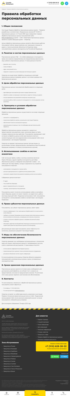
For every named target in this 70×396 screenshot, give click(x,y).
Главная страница (43, 319)
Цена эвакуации (42, 327)
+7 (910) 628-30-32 (53, 2)
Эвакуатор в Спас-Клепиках (11, 366)
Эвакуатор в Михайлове (10, 354)
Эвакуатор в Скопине (9, 364)
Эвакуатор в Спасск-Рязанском (12, 369)
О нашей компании (43, 322)
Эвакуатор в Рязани (9, 346)
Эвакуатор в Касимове (10, 349)
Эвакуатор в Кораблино (10, 351)
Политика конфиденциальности (47, 339)
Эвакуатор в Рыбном (9, 359)
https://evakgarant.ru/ (8, 38)
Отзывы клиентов (43, 332)
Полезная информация (44, 329)
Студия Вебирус (64, 383)
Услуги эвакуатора (43, 324)
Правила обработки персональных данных (50, 337)
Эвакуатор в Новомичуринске (12, 356)
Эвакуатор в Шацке (9, 371)
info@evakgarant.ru (19, 290)
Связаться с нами (43, 334)
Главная (4, 9)
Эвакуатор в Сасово (9, 361)
